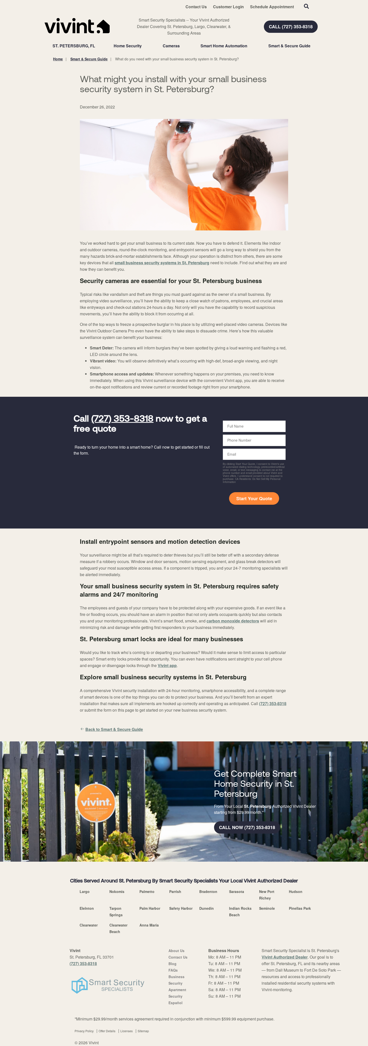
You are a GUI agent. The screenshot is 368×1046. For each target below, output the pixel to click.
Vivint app (167, 665)
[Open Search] (306, 6)
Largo (85, 891)
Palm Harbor (149, 908)
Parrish (175, 891)
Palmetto (146, 891)
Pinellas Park (300, 908)
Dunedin (206, 908)
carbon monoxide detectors (233, 621)
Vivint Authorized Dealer (285, 957)
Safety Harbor (181, 908)
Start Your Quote (254, 498)
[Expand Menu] (144, 46)
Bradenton (208, 891)
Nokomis (116, 891)
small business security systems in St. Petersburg (162, 263)
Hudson (295, 891)
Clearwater (89, 925)
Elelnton (87, 908)
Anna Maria (149, 925)
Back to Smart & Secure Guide (114, 729)
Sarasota (236, 891)
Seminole (267, 908)
